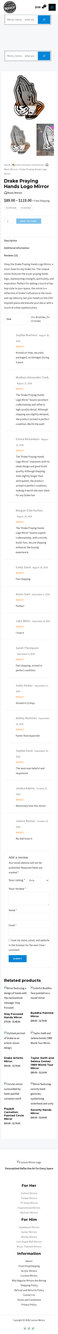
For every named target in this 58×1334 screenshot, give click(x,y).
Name (13, 910)
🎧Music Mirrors (13, 192)
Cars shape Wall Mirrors (29, 1241)
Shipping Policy (29, 1285)
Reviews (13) (11, 255)
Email (12, 925)
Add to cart (28, 221)
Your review (17, 889)
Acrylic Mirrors (29, 1271)
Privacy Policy (29, 1304)
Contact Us (29, 1295)
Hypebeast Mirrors (29, 1227)
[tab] (29, 240)
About (29, 1261)
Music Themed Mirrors (29, 1246)
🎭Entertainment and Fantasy (28, 164)
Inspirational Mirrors (29, 1207)
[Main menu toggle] (52, 7)
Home (7, 164)
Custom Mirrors (29, 1275)
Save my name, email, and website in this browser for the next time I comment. (29, 945)
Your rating (17, 880)
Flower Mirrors (29, 1198)
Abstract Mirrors (29, 1212)
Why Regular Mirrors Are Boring (29, 1280)
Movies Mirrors (29, 1237)
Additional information (16, 248)
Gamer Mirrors (29, 1232)
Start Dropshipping (29, 1266)
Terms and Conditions (29, 1300)
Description (10, 240)
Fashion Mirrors (29, 1193)
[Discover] (44, 19)
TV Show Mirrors (29, 1203)
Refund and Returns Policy (29, 1290)
